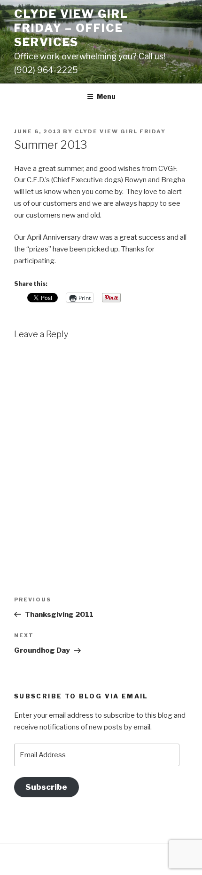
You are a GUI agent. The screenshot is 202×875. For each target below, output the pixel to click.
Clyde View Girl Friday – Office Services (71, 28)
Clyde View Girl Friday (120, 131)
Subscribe (46, 787)
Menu (106, 96)
